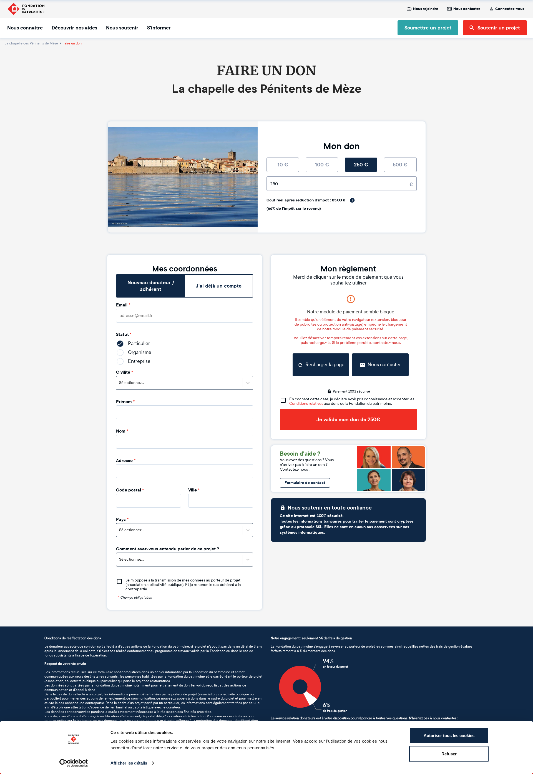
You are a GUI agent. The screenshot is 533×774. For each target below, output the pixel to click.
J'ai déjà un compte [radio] (219, 286)
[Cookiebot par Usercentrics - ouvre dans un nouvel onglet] (73, 763)
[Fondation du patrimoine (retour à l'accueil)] (26, 9)
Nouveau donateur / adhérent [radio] (150, 286)
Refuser (449, 753)
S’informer (159, 27)
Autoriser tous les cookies (449, 735)
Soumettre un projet (427, 27)
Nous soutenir (122, 27)
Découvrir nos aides (74, 27)
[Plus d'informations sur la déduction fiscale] (352, 200)
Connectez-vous (509, 8)
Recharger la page (325, 365)
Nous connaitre (25, 27)
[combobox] (119, 382)
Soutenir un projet (498, 27)
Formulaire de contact (305, 482)
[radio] (282, 165)
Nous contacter (466, 8)
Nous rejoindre (425, 8)
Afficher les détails (128, 763)
